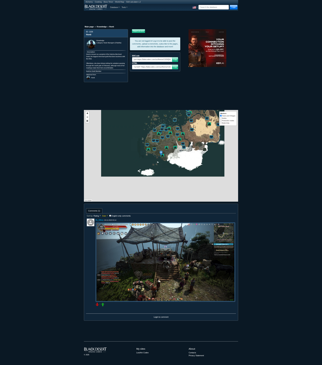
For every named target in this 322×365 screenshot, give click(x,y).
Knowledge (102, 27)
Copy (175, 59)
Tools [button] (124, 7)
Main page (89, 27)
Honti (93, 78)
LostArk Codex (142, 353)
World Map (119, 2)
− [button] (87, 117)
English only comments (121, 216)
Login (233, 7)
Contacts (192, 353)
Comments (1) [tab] (94, 211)
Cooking (98, 2)
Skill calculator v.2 (133, 2)
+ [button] (87, 113)
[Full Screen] (87, 121)
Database (114, 7)
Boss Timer (108, 2)
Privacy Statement (196, 355)
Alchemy (89, 2)
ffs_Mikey (100, 220)
